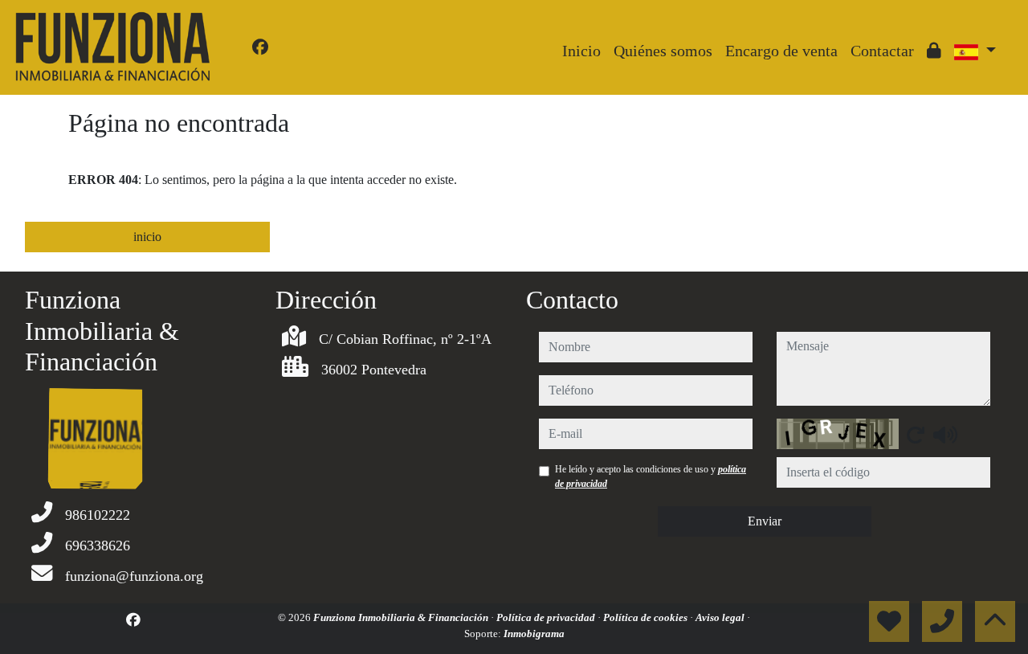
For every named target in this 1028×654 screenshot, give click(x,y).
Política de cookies (646, 617)
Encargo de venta (781, 50)
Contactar (882, 50)
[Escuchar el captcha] (945, 435)
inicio (147, 236)
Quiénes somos (663, 50)
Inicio (581, 50)
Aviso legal (721, 617)
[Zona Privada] (934, 50)
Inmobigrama (534, 633)
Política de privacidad (547, 617)
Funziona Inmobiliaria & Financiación (402, 617)
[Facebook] (260, 47)
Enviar (764, 521)
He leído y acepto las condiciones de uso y (650, 476)
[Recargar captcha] (915, 435)
